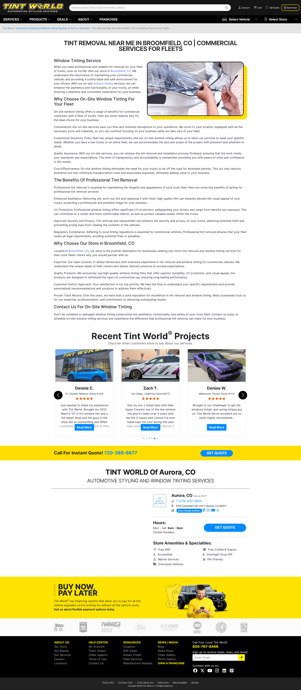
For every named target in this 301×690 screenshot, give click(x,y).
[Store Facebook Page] (204, 510)
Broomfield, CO (121, 71)
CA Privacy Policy (125, 682)
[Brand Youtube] (213, 510)
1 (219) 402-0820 (189, 501)
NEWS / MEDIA (168, 642)
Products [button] (38, 19)
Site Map (195, 682)
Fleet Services (132, 659)
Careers (59, 659)
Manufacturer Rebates (137, 663)
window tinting (103, 83)
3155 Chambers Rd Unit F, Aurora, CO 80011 (201, 505)
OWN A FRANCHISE (171, 663)
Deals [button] (62, 19)
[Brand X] (218, 510)
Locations (60, 663)
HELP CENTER (98, 642)
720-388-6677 (120, 452)
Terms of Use (97, 659)
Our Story (60, 646)
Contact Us (96, 663)
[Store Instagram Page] (208, 510)
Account (245, 7)
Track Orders (97, 650)
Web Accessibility (180, 682)
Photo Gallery (167, 659)
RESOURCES (132, 642)
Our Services (62, 655)
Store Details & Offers (189, 510)
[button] (239, 19)
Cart (259, 7)
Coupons (129, 646)
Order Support (98, 655)
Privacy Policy (108, 682)
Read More (84, 427)
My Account (97, 646)
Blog (161, 646)
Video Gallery (167, 655)
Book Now (292, 7)
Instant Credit (132, 655)
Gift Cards (130, 650)
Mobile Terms (163, 682)
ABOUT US (61, 642)
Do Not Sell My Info (145, 682)
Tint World (8, 28)
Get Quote (217, 453)
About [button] (83, 19)
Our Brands (61, 650)
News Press (165, 650)
